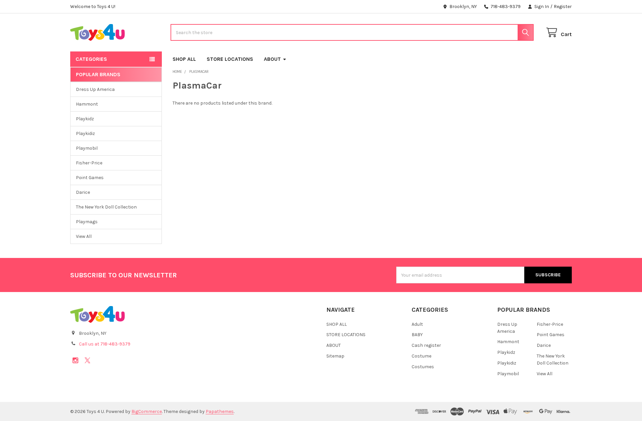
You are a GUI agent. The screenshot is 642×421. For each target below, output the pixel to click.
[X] (87, 360)
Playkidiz (85, 133)
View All (84, 236)
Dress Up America (95, 89)
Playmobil (87, 148)
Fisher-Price (89, 163)
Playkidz (85, 119)
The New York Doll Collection (106, 207)
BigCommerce (146, 411)
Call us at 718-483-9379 (104, 344)
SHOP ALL (184, 59)
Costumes (423, 367)
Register (563, 6)
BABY (417, 334)
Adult (417, 324)
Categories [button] (91, 59)
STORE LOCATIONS (230, 59)
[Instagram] (75, 360)
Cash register (426, 345)
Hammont (87, 104)
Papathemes (220, 411)
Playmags (87, 222)
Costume (421, 356)
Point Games (90, 177)
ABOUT (272, 59)
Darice (83, 192)
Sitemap (335, 356)
